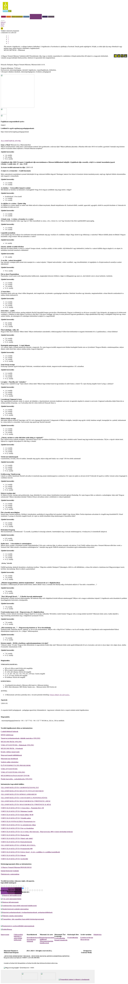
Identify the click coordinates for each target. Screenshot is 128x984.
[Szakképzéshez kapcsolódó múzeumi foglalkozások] (19, 905)
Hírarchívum (84, 939)
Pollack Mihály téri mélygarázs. (60, 695)
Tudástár (45, 16)
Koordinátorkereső (33, 937)
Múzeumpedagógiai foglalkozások (46, 942)
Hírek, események (17, 16)
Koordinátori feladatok (31, 940)
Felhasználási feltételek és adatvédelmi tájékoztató (18, 937)
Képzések (26, 16)
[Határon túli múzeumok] (10, 902)
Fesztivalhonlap (59, 938)
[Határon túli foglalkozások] (64, 895)
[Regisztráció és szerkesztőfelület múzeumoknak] (17, 926)
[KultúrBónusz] (6, 929)
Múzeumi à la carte (36, 15)
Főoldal (3, 16)
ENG (2, 26)
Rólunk (8, 16)
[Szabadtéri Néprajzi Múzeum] (7, 13)
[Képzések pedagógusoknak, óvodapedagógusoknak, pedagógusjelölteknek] (26, 912)
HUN (2, 24)
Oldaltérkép (97, 934)
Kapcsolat (51, 16)
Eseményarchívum (86, 937)
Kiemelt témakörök (60, 940)
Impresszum (5, 934)
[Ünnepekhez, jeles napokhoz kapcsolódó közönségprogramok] (22, 919)
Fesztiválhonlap (72, 937)
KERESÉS (25, 892)
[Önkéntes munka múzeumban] (12, 916)
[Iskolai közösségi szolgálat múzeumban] (15, 909)
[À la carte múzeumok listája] (11, 899)
